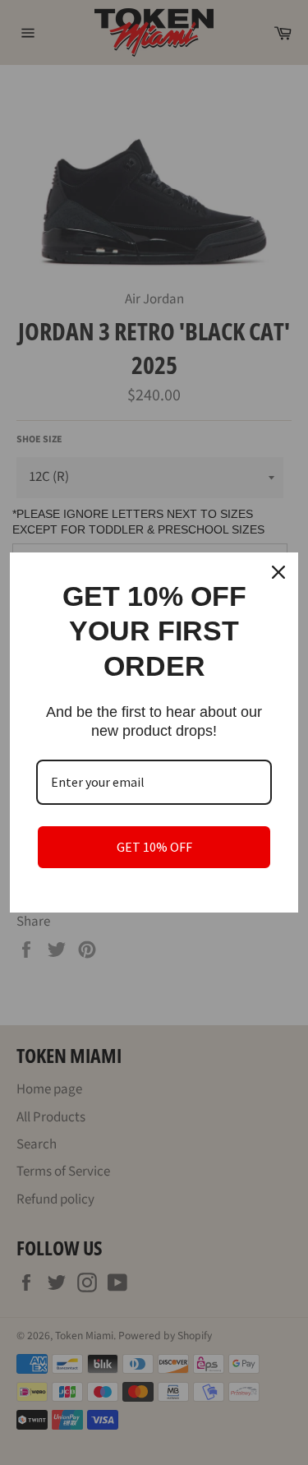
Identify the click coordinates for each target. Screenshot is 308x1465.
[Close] (278, 572)
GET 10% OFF (154, 847)
